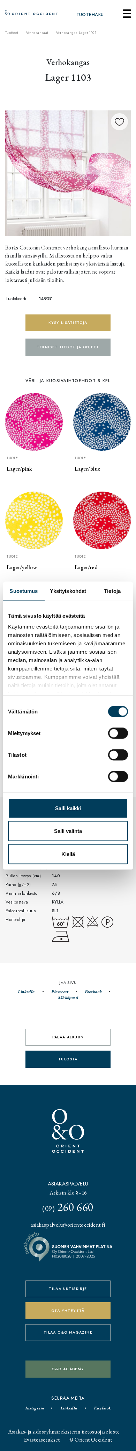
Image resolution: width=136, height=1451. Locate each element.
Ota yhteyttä (68, 1310)
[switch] (118, 733)
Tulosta (68, 1059)
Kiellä (68, 854)
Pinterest (59, 991)
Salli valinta (68, 831)
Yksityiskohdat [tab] (68, 591)
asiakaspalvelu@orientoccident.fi (68, 1224)
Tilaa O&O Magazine (68, 1332)
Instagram (34, 1408)
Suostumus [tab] (23, 591)
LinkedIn (26, 991)
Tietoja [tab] (112, 591)
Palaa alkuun (68, 1037)
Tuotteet (11, 32)
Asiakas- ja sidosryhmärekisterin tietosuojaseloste (64, 1431)
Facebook (93, 991)
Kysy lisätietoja (67, 322)
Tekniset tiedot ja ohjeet (68, 347)
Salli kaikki (68, 808)
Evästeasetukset (42, 1439)
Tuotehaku (90, 15)
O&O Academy (68, 1369)
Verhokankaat (37, 32)
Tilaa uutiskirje (68, 1288)
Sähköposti (68, 997)
